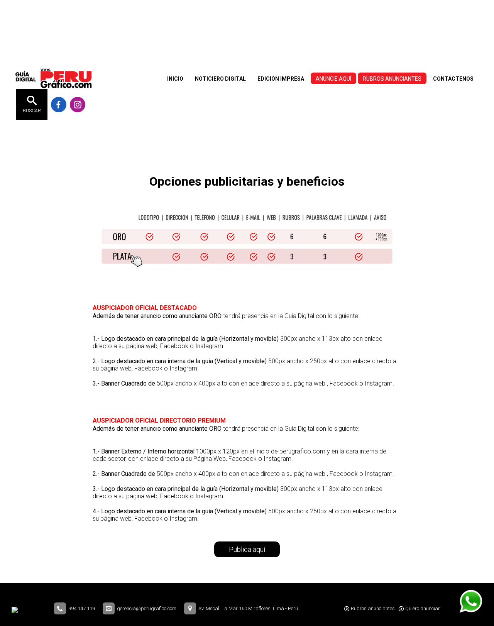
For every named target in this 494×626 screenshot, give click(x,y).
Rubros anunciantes (373, 608)
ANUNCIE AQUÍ (333, 79)
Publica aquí (247, 549)
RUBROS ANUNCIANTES (392, 79)
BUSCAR (32, 110)
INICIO (175, 79)
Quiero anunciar (422, 608)
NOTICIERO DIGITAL (220, 79)
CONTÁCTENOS (453, 79)
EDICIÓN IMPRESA (280, 79)
